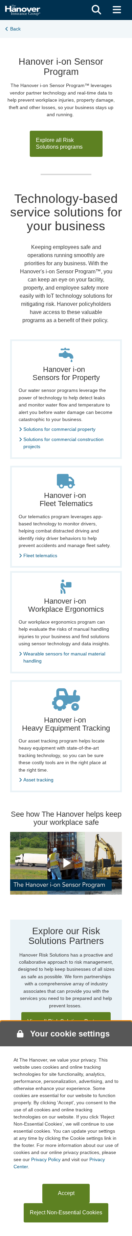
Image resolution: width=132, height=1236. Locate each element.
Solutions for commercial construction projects (63, 443)
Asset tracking (38, 779)
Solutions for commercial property (59, 429)
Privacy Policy (46, 1159)
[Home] (22, 9)
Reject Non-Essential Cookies (66, 1212)
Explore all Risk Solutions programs (59, 143)
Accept (66, 1193)
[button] (96, 10)
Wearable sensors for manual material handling (64, 657)
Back (15, 29)
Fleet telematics (40, 555)
